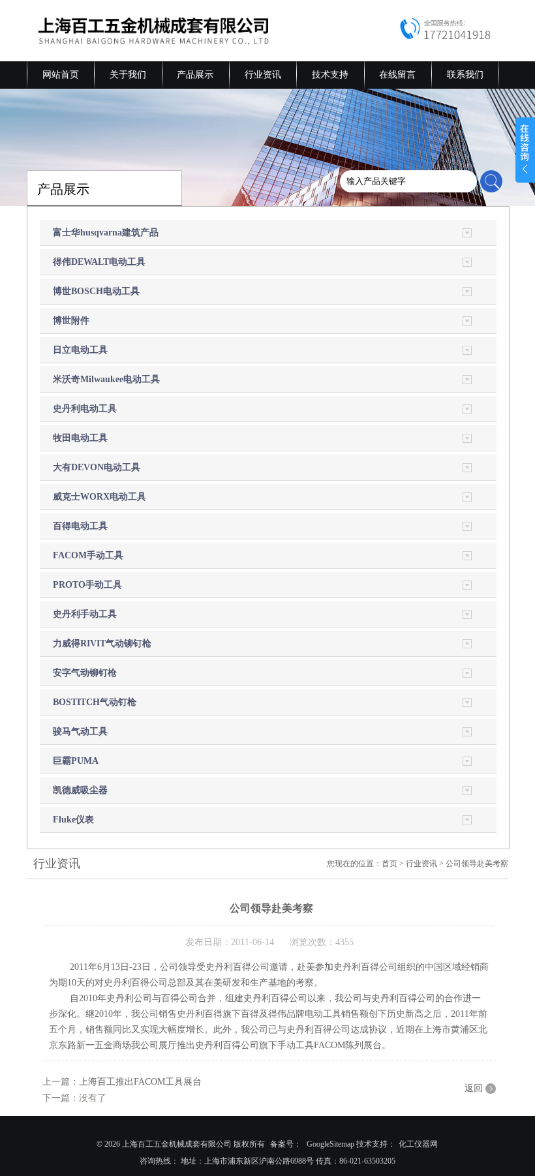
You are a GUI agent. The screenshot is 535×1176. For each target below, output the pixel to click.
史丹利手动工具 (85, 614)
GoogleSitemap (330, 1144)
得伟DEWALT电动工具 (99, 262)
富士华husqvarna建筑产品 (106, 232)
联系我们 (465, 75)
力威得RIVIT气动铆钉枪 (102, 643)
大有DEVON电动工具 (96, 467)
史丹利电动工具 (85, 409)
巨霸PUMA (76, 761)
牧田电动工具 (80, 438)
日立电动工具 (80, 350)
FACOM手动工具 (88, 555)
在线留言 (397, 75)
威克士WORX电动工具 (99, 497)
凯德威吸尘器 (80, 790)
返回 (474, 1088)
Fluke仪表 (73, 819)
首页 (389, 863)
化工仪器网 (418, 1144)
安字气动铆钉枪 (85, 673)
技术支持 (330, 75)
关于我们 (128, 75)
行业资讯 (263, 75)
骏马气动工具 (80, 731)
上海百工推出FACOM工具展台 (140, 1082)
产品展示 (195, 75)
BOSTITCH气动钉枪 (94, 702)
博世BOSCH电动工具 (96, 291)
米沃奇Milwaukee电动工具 (106, 379)
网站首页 (60, 75)
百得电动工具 (80, 526)
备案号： (285, 1144)
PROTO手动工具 (87, 585)
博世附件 (71, 320)
